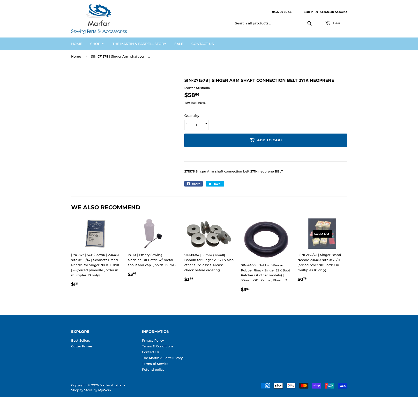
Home (76, 44)
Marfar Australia (112, 385)
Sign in (309, 12)
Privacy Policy (153, 340)
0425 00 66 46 (282, 12)
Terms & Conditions (157, 346)
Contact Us (202, 44)
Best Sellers (80, 340)
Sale (178, 44)
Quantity (191, 115)
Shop (95, 44)
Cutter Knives (82, 346)
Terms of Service (155, 364)
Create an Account (333, 12)
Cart (337, 23)
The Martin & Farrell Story (139, 44)
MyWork (104, 390)
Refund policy (153, 369)
